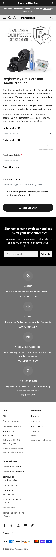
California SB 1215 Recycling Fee (11, 442)
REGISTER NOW (28, 395)
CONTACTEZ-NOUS (28, 296)
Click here (47, 8)
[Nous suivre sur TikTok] (32, 525)
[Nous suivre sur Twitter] (11, 525)
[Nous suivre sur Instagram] (18, 525)
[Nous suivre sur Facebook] (4, 525)
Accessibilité (9, 507)
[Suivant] (52, 2)
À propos (35, 416)
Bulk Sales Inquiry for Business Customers (13, 450)
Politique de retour (12, 466)
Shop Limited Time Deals (28, 3)
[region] (28, 48)
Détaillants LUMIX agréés (39, 433)
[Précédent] (3, 2)
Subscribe (45, 254)
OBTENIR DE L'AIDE (28, 327)
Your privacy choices (41, 440)
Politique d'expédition (13, 471)
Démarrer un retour (12, 426)
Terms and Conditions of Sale (13, 514)
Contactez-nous (11, 421)
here (49, 109)
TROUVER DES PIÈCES (28, 361)
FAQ (4, 416)
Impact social (37, 426)
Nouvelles (35, 421)
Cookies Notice (10, 485)
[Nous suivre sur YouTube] (25, 525)
